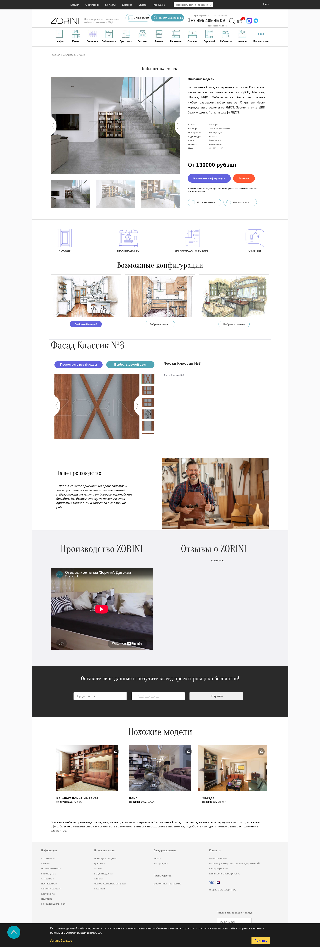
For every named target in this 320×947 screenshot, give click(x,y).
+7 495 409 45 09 (218, 858)
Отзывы (45, 863)
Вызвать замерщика (171, 17)
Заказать (244, 178)
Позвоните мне (206, 202)
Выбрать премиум (234, 324)
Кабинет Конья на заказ (77, 798)
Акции (157, 858)
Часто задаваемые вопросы (110, 883)
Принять (260, 940)
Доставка (127, 4)
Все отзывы (217, 560)
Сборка (98, 878)
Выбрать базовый (86, 324)
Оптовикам (47, 878)
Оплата (142, 4)
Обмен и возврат (51, 888)
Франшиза (159, 4)
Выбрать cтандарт (159, 324)
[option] (96, 406)
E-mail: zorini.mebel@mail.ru (224, 873)
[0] (239, 23)
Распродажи (161, 863)
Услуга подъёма (103, 873)
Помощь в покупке (105, 858)
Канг (133, 798)
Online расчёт (141, 17)
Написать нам (241, 202)
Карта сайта (48, 893)
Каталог (74, 4)
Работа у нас (48, 873)
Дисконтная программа (167, 883)
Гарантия (99, 888)
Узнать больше (61, 940)
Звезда (208, 798)
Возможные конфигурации (209, 178)
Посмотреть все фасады (78, 364)
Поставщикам (49, 883)
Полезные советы (51, 868)
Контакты (110, 4)
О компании (92, 4)
